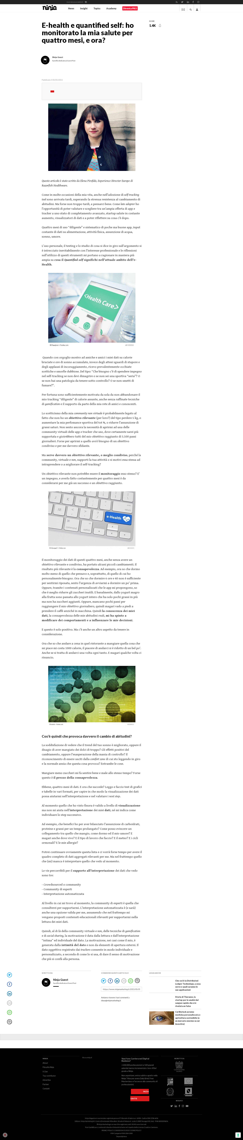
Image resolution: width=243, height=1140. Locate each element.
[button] (160, 25)
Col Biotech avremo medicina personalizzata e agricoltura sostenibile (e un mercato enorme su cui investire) (187, 1018)
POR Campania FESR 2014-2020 (121, 1133)
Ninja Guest (61, 979)
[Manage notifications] (5, 1135)
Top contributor (49, 1076)
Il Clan (45, 1071)
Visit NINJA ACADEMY (75, 2)
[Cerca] (191, 7)
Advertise (47, 1080)
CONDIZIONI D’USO (121, 1130)
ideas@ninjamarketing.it (111, 1000)
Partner (46, 1084)
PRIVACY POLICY (107, 1130)
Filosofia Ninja (48, 1067)
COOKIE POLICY (135, 1130)
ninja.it (89, 1057)
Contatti (46, 1088)
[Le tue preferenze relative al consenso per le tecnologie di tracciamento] (238, 1135)
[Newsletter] (183, 7)
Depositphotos (121, 1136)
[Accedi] (197, 7)
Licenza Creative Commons (148, 1127)
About (45, 1063)
